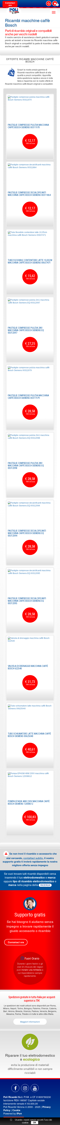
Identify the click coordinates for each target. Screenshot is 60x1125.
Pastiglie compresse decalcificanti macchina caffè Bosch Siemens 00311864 (29, 193)
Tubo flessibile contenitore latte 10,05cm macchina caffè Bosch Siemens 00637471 (30, 261)
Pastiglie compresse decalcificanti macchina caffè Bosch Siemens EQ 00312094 (27, 533)
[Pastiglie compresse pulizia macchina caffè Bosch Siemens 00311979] (30, 378)
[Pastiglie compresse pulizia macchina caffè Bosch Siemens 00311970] (30, 108)
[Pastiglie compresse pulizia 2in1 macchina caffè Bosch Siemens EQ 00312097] (30, 311)
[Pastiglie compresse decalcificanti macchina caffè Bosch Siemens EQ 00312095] (30, 581)
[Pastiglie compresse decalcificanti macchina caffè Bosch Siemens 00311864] (30, 175)
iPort (19, 1113)
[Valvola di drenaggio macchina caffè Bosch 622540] (30, 649)
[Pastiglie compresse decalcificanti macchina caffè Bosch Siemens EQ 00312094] (30, 514)
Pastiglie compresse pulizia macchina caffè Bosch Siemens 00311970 (28, 126)
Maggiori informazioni (30, 1021)
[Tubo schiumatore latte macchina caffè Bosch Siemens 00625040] (30, 716)
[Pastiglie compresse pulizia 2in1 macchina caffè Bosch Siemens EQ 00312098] (30, 446)
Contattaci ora (10, 4)
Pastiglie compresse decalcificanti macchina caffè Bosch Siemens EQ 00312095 (27, 601)
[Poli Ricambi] (14, 10)
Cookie (16, 1110)
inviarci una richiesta (31, 969)
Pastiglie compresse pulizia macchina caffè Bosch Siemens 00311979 (28, 396)
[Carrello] (54, 3)
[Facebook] (15, 1088)
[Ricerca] (48, 3)
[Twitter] (35, 1088)
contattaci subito (33, 858)
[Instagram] (25, 1088)
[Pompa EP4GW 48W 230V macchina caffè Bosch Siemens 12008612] (30, 784)
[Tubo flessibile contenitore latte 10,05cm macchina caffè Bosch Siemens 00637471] (30, 243)
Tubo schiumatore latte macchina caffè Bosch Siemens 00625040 (29, 734)
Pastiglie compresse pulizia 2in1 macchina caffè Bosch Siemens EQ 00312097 (26, 330)
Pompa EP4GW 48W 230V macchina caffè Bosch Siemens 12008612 (29, 802)
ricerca (45, 885)
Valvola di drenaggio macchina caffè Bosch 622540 (28, 667)
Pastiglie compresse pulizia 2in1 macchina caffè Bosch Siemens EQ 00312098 (26, 466)
